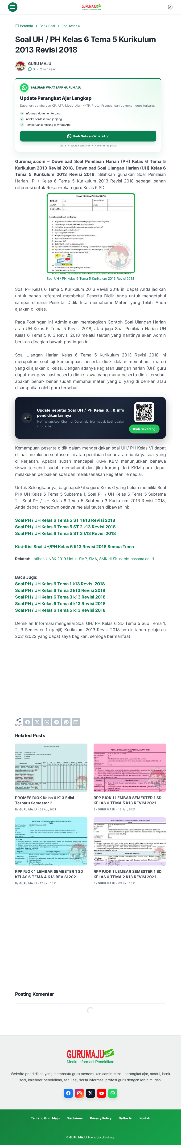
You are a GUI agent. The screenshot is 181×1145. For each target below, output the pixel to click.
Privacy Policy (101, 1118)
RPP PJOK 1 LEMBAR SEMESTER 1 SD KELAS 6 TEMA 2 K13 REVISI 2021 (128, 874)
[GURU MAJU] (91, 7)
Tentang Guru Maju (45, 1118)
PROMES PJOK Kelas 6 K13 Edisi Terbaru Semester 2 (44, 800)
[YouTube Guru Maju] (101, 1093)
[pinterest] (66, 722)
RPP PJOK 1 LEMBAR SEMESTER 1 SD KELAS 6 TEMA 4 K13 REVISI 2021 (49, 874)
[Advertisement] (90, 679)
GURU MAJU (78, 1137)
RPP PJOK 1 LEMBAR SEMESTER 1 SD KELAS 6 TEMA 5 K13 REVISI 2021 (128, 800)
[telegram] (56, 722)
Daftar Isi (125, 1118)
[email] (76, 722)
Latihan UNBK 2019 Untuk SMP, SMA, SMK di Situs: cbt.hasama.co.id (93, 558)
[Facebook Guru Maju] (68, 1093)
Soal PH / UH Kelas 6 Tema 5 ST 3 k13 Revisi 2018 (65, 533)
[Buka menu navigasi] (12, 7)
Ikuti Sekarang (144, 429)
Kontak (145, 1118)
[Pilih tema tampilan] (170, 7)
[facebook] (27, 722)
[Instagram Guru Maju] (79, 1093)
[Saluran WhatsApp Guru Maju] (112, 1093)
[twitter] (37, 722)
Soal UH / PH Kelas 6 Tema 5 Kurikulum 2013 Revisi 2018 (90, 278)
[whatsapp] (47, 722)
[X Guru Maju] (90, 1093)
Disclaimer (75, 1118)
